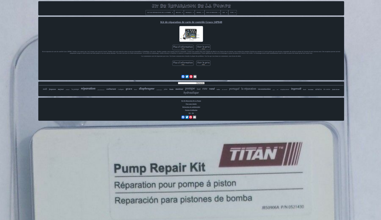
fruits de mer (336, 89)
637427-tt (318, 89)
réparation (88, 88)
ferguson (52, 89)
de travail (224, 89)
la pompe (75, 89)
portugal (234, 88)
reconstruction (264, 89)
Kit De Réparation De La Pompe (191, 101)
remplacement (284, 89)
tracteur (310, 89)
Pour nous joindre (191, 104)
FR (193, 113)
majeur (61, 89)
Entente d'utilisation (191, 110)
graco (129, 88)
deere (135, 89)
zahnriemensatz (100, 89)
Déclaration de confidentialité (191, 107)
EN (190, 113)
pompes (68, 89)
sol (277, 89)
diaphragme (146, 88)
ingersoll (296, 88)
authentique (159, 89)
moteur (179, 89)
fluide (171, 89)
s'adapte (121, 89)
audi (45, 89)
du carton (326, 89)
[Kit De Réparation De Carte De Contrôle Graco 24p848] (191, 34)
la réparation (248, 88)
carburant (111, 89)
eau (204, 88)
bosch (304, 89)
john (165, 89)
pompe (190, 88)
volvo (218, 89)
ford (198, 89)
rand (212, 88)
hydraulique (191, 92)
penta (274, 89)
